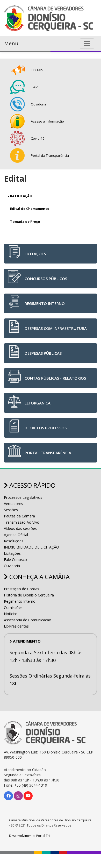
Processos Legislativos (23, 497)
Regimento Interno (19, 601)
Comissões (13, 607)
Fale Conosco (15, 559)
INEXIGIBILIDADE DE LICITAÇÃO (31, 547)
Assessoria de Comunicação (27, 619)
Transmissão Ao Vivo (21, 522)
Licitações (12, 553)
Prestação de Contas (21, 588)
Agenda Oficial (16, 534)
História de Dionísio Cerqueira (29, 595)
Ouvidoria (12, 565)
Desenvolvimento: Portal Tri (29, 836)
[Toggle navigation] (87, 43)
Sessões (11, 509)
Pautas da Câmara (19, 516)
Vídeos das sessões (20, 528)
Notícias (11, 613)
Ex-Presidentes (16, 626)
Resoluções (13, 540)
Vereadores (13, 503)
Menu (11, 43)
